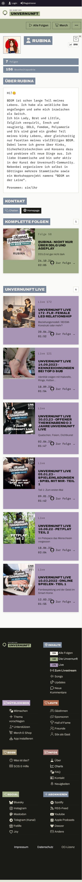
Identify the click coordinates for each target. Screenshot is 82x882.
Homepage (33, 210)
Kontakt (59, 777)
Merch (63, 25)
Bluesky (18, 802)
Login (14, 3)
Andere (59, 831)
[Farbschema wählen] (3, 3)
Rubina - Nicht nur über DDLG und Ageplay (55, 245)
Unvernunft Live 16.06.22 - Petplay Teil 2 (54, 529)
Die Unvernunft (65, 658)
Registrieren (29, 3)
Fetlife (17, 825)
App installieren (23, 738)
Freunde (59, 728)
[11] (76, 38)
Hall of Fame (62, 722)
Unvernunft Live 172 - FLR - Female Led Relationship (54, 313)
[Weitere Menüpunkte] (76, 25)
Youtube (59, 814)
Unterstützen (21, 726)
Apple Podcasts (64, 819)
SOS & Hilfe (21, 766)
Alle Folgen (40, 25)
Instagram (19, 808)
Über (57, 760)
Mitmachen (20, 710)
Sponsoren (61, 716)
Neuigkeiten (62, 783)
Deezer (59, 825)
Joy (15, 831)
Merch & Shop (22, 732)
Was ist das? (21, 760)
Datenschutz (45, 847)
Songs (58, 676)
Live (58, 664)
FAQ (57, 772)
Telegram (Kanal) (24, 819)
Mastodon (19, 814)
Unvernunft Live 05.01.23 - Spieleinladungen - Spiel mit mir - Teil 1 (56, 477)
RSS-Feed (61, 808)
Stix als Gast (62, 734)
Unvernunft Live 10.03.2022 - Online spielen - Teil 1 (55, 581)
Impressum (21, 847)
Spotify (58, 802)
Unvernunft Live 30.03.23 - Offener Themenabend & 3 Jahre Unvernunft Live (56, 423)
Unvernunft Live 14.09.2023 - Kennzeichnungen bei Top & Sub (56, 366)
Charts (58, 766)
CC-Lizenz (68, 847)
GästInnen (61, 710)
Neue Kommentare (58, 690)
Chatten (13, 210)
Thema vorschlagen (16, 719)
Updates (59, 682)
